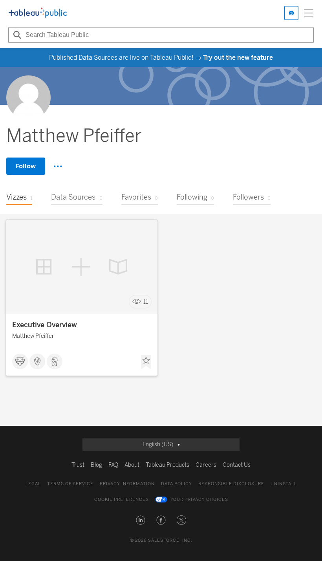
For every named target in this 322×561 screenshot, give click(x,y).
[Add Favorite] (146, 362)
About (131, 465)
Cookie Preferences (121, 499)
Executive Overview (44, 325)
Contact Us (237, 465)
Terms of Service (70, 483)
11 (145, 302)
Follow (26, 166)
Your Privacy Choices (199, 499)
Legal (33, 483)
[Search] (16, 35)
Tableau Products (167, 465)
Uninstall (284, 483)
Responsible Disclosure (231, 483)
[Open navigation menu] (309, 13)
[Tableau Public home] (38, 13)
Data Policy (176, 483)
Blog (96, 465)
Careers (206, 465)
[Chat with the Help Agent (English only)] (291, 13)
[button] (140, 520)
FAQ (113, 465)
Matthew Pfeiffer (33, 336)
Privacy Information (127, 483)
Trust (77, 465)
